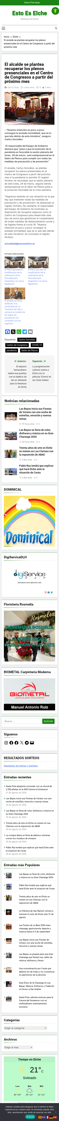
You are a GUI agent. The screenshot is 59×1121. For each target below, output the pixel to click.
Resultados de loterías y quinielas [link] (21, 766)
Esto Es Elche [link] (29, 13)
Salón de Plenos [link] (29, 350)
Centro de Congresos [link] (17, 345)
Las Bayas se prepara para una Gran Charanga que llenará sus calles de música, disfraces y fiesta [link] (36, 957)
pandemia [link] (12, 350)
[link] (55, 10)
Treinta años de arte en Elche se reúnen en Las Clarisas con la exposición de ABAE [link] (36, 451)
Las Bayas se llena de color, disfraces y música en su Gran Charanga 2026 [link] (36, 433)
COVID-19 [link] (37, 345)
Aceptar (30, 1117)
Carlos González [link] (27, 339)
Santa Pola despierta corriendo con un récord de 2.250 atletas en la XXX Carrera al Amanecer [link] (31, 3)
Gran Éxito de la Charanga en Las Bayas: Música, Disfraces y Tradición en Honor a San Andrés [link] (36, 986)
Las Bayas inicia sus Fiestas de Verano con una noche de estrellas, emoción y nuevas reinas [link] (36, 943)
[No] (55, 1112)
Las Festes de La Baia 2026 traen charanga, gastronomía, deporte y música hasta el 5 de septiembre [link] (35, 928)
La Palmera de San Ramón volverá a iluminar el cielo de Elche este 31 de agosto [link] (36, 914)
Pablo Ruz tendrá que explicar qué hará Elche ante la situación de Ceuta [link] (36, 469)
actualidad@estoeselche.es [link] (20, 243)
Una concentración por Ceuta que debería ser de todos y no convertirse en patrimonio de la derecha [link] (37, 971)
